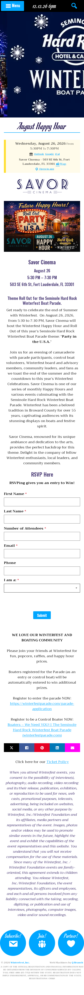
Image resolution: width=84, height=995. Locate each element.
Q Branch (77, 963)
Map (63, 163)
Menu (16, 5)
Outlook (39, 154)
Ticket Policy (57, 762)
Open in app (46, 169)
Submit (42, 615)
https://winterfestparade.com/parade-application (42, 706)
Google (49, 154)
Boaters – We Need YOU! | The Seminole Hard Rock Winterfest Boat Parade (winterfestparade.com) (42, 730)
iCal (57, 154)
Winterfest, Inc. (20, 963)
